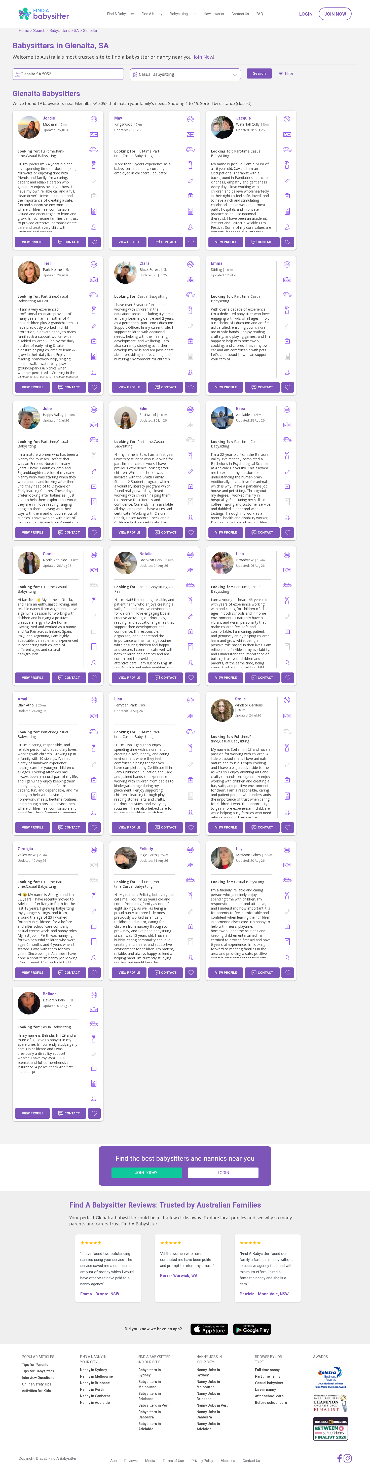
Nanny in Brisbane (95, 1383)
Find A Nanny (152, 14)
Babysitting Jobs (183, 14)
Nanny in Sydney (93, 1370)
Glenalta (90, 30)
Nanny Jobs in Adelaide (208, 1426)
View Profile (32, 242)
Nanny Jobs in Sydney (208, 1372)
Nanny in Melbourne (96, 1376)
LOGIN (223, 1172)
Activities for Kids (36, 1391)
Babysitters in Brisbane (149, 1396)
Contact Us (240, 14)
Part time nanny (267, 1376)
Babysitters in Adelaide (149, 1426)
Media (150, 1461)
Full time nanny (267, 1370)
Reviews (131, 1461)
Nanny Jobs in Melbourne (208, 1384)
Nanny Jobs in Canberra (208, 1414)
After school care (269, 1396)
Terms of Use (173, 1461)
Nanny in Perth (92, 1389)
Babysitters (59, 30)
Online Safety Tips (36, 1384)
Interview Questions (38, 1378)
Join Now (335, 14)
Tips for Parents (35, 1365)
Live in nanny (265, 1389)
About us (228, 1461)
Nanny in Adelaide (95, 1403)
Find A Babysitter (120, 14)
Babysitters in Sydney (149, 1372)
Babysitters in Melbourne (149, 1384)
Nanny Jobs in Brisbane (208, 1396)
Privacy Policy (202, 1461)
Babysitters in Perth (154, 1405)
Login (306, 14)
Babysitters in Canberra (149, 1414)
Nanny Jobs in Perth (213, 1405)
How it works (214, 14)
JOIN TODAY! (147, 1172)
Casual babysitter (269, 1383)
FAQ (259, 14)
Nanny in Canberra (95, 1396)
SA (76, 30)
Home (24, 30)
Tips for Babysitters (38, 1371)
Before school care (271, 1403)
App (113, 1461)
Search (39, 30)
